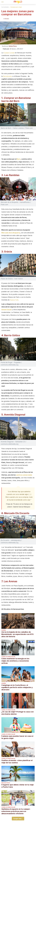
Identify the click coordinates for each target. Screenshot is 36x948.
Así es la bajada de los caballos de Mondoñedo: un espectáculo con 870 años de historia (17, 634)
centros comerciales (24, 475)
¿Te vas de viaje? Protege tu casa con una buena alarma (17, 713)
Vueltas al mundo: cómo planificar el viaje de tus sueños (17, 761)
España (3, 630)
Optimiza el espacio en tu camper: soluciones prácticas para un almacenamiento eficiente (15, 811)
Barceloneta (7, 76)
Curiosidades (5, 7)
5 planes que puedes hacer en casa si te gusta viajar (17, 737)
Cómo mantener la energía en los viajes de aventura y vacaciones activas (15, 661)
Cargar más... (18, 818)
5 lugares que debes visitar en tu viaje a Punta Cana (17, 786)
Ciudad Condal (9, 53)
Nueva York (14, 300)
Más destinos (5, 783)
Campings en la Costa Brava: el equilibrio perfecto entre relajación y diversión (17, 687)
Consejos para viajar (16, 7)
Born (19, 159)
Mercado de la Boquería (10, 233)
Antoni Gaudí (6, 309)
